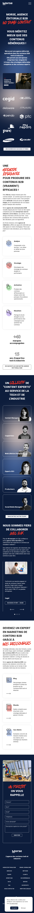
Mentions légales (25, 888)
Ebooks (25, 881)
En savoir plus (14, 903)
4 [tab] (19, 614)
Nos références (25, 878)
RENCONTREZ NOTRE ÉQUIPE (17, 516)
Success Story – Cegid (15, 603)
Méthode (25, 871)
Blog (9, 881)
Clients (25, 874)
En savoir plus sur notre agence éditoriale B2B (17, 367)
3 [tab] (17, 614)
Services (9, 871)
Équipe (9, 874)
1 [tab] (14, 614)
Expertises (9, 878)
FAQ (9, 885)
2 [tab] (16, 614)
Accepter (14, 908)
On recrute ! (25, 885)
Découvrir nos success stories (17, 149)
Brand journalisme (25, 867)
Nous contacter (9, 888)
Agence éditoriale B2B (9, 867)
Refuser (23, 908)
